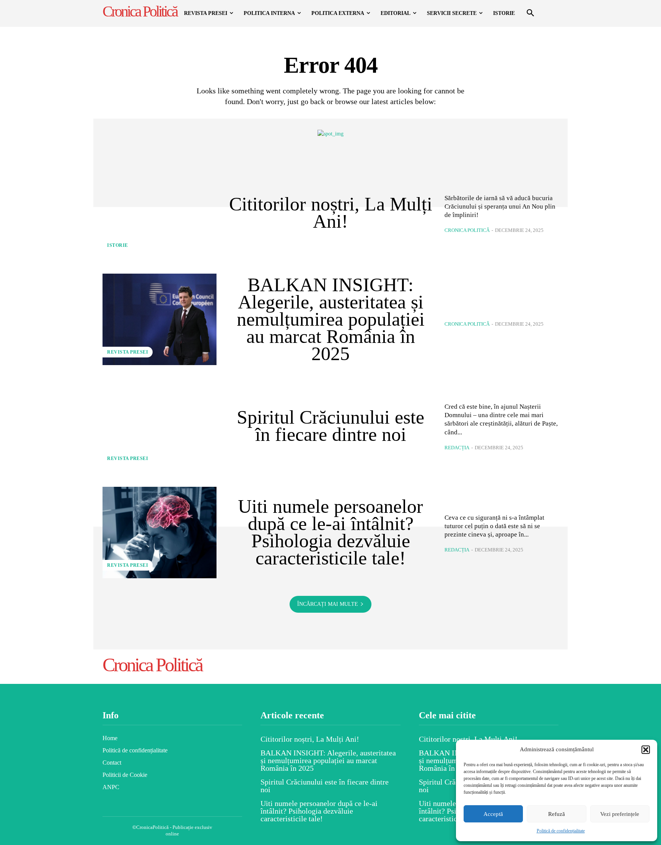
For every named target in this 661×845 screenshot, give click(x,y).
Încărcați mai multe (327, 604)
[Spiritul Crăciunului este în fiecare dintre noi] (160, 425)
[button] (646, 750)
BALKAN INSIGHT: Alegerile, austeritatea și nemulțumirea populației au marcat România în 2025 (331, 319)
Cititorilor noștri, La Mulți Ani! (330, 212)
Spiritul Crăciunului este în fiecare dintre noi (330, 425)
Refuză (556, 814)
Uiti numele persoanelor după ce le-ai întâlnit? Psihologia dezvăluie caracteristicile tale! (330, 532)
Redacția (456, 447)
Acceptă (493, 814)
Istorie (117, 245)
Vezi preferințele (619, 814)
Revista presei (127, 352)
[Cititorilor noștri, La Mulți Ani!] (160, 212)
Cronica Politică (467, 230)
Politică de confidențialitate (561, 831)
